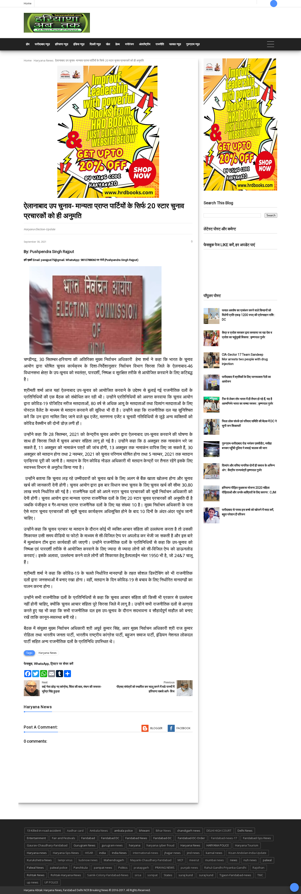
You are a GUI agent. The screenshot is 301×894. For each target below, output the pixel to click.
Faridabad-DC (162, 838)
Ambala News (99, 831)
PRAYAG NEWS (165, 868)
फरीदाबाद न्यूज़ (42, 44)
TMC (260, 875)
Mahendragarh (114, 860)
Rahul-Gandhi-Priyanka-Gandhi (225, 868)
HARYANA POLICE (217, 845)
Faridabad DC (110, 838)
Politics (123, 868)
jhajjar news (172, 853)
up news (32, 882)
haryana (134, 845)
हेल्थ (117, 44)
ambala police (123, 831)
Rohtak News (36, 875)
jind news (193, 853)
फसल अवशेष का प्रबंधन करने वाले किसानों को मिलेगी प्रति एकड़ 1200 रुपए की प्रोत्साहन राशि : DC (248, 315)
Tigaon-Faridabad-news (235, 875)
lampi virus (65, 860)
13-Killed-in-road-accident (44, 831)
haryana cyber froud (160, 845)
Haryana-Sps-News (66, 853)
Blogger (156, 728)
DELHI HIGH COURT (218, 831)
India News (119, 853)
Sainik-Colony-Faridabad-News (107, 875)
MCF (180, 860)
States (168, 875)
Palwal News (35, 868)
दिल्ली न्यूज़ (95, 44)
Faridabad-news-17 (224, 838)
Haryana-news (37, 853)
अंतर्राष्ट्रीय (144, 44)
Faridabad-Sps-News (257, 838)
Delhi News (245, 831)
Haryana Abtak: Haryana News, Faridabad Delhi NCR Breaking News (66, 890)
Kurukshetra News (39, 860)
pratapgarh (141, 868)
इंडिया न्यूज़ (78, 44)
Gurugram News (84, 845)
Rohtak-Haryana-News (66, 875)
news (233, 860)
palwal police (58, 868)
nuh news (250, 860)
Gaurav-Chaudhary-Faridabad (47, 845)
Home (28, 3)
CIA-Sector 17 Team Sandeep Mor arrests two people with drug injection (245, 359)
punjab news (189, 868)
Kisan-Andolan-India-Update (247, 853)
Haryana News (44, 60)
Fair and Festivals (63, 838)
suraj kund (185, 875)
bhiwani (144, 831)
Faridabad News (136, 838)
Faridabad (88, 838)
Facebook (183, 728)
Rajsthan (258, 868)
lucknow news (88, 860)
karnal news (214, 853)
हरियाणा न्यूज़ (61, 44)
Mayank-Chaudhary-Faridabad (150, 860)
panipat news (103, 868)
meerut (194, 860)
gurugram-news (112, 845)
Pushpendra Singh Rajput (52, 251)
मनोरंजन (129, 44)
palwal (267, 860)
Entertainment (36, 838)
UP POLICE (51, 882)
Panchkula (81, 868)
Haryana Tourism (246, 845)
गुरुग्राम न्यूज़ (193, 44)
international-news (145, 853)
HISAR (89, 853)
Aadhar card (75, 831)
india (102, 853)
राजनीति (160, 44)
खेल (108, 44)
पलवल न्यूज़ (175, 44)
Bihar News (163, 831)
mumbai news (214, 860)
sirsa (138, 875)
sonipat (152, 875)
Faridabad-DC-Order (191, 838)
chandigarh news (188, 831)
